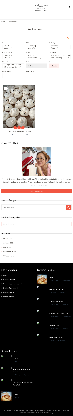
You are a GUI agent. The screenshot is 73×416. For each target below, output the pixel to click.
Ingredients (52, 52)
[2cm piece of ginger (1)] (60, 58)
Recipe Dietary (30, 71)
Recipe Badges (6, 71)
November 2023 (9, 251)
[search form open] (70, 7)
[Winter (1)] (13, 48)
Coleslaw (16, 359)
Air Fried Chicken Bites (56, 289)
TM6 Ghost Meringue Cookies (19, 131)
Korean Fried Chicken (56, 337)
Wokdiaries (21, 410)
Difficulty (28, 52)
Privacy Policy (8, 297)
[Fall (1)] (13, 46)
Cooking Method (7, 52)
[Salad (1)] (60, 48)
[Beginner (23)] (36, 55)
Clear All (54, 66)
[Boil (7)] (13, 58)
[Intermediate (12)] (36, 58)
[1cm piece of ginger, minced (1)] (60, 55)
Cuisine (28, 43)
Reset (51, 62)
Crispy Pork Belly (54, 325)
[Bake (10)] (13, 55)
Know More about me (36, 191)
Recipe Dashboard (10, 288)
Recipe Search (8, 292)
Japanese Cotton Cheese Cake (58, 313)
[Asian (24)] (36, 48)
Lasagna (51, 277)
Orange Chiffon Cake (56, 301)
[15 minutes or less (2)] (13, 67)
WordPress (39, 413)
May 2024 (7, 247)
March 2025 (8, 239)
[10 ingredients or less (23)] (13, 65)
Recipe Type (52, 43)
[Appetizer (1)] (60, 46)
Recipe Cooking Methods (12, 284)
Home (5, 275)
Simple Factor (6, 62)
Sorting (28, 62)
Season (4, 43)
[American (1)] (36, 46)
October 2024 (8, 243)
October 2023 (8, 256)
